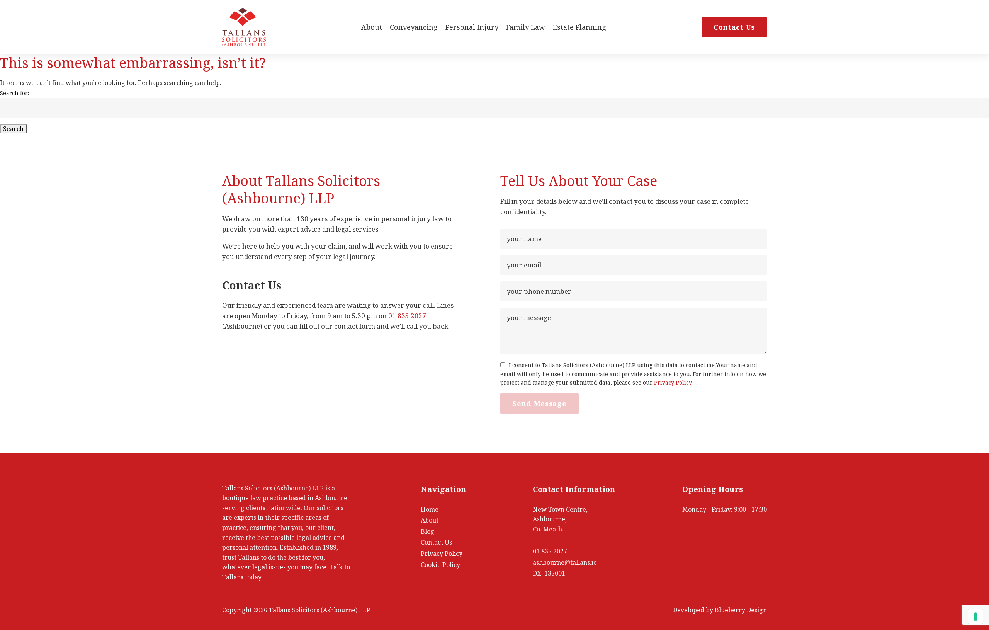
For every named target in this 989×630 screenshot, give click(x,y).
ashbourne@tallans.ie (565, 562)
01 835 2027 (407, 315)
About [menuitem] (371, 27)
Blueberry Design (741, 610)
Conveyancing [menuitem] (414, 27)
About (429, 520)
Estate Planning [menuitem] (579, 27)
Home (429, 509)
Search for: (14, 93)
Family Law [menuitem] (525, 27)
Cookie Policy (440, 564)
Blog (427, 531)
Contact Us (734, 27)
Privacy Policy (673, 382)
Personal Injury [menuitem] (471, 27)
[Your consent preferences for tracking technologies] (975, 616)
